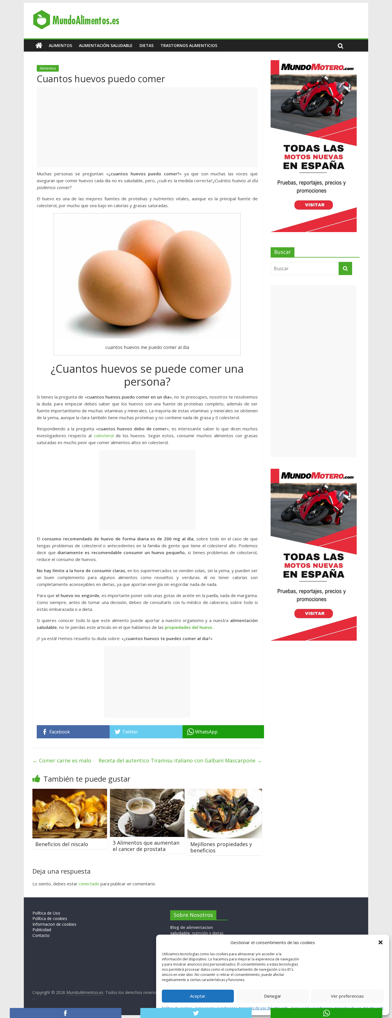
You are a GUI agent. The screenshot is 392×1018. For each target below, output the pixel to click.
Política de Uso (46, 913)
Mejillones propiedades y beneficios (221, 847)
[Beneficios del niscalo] (69, 792)
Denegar (272, 996)
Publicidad (41, 929)
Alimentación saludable (106, 45)
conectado (89, 883)
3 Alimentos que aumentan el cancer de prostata (146, 845)
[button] (380, 942)
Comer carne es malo (61, 760)
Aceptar (197, 996)
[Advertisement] (147, 127)
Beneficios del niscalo (61, 844)
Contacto (41, 935)
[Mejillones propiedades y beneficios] (224, 792)
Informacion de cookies (54, 924)
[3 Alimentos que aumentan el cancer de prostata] (147, 792)
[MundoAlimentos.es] (38, 46)
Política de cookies (49, 918)
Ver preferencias (347, 996)
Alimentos (60, 45)
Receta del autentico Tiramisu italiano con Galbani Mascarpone (180, 760)
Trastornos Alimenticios (188, 45)
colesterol (104, 435)
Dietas (146, 45)
